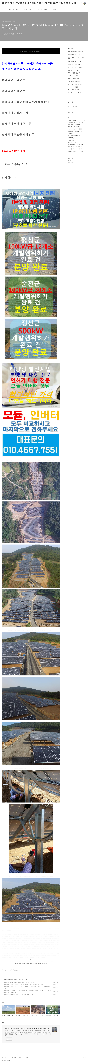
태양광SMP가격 (78, 131)
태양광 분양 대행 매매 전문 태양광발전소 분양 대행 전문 (18, 982)
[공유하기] (8, 970)
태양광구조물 (71, 129)
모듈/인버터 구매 (13, 9)
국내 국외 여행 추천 (73, 87)
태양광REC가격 (78, 127)
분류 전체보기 (71, 48)
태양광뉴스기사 (71, 147)
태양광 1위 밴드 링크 (73, 78)
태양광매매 (70, 120)
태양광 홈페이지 (42, 9)
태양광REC (81, 149)
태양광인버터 (71, 151)
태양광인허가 (71, 124)
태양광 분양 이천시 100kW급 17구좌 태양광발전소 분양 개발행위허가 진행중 (23, 984)
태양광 (76, 122)
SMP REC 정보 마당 (73, 76)
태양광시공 (70, 140)
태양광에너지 (78, 129)
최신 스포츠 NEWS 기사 (74, 90)
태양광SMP (71, 131)
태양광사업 (77, 140)
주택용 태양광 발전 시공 (74, 73)
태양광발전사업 (79, 151)
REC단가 (76, 120)
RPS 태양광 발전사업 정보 (75, 54)
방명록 (54, 9)
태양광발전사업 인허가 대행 (75, 64)
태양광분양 (82, 120)
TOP (84, 1058)
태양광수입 (77, 138)
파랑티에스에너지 (72, 144)
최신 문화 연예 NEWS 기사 (75, 84)
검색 (80, 3)
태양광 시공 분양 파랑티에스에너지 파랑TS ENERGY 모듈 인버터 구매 (39, 3)
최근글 (70, 107)
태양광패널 (70, 138)
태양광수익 (70, 133)
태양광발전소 (71, 142)
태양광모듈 (80, 144)
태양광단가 (79, 147)
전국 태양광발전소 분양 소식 (11, 979)
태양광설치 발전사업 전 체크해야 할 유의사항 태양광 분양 (18, 994)
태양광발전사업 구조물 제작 (75, 67)
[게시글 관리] (10, 970)
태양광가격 (78, 142)
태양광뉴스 (81, 122)
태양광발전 (70, 127)
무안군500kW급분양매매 (74, 135)
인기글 (75, 107)
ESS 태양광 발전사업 (73, 70)
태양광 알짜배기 (28, 9)
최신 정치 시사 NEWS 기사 (75, 92)
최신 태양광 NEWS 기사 (74, 81)
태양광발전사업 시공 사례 (74, 61)
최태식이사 (70, 122)
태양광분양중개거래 (73, 149)
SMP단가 (77, 124)
